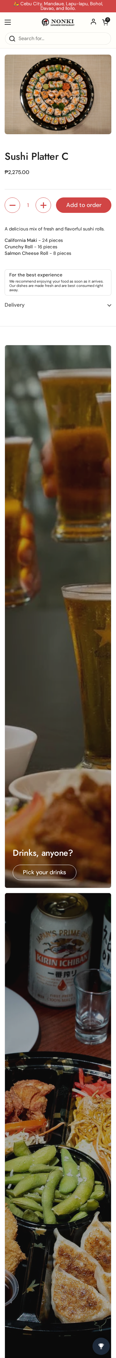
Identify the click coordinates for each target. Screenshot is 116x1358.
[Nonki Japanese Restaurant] (58, 22)
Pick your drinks (44, 872)
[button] (105, 22)
